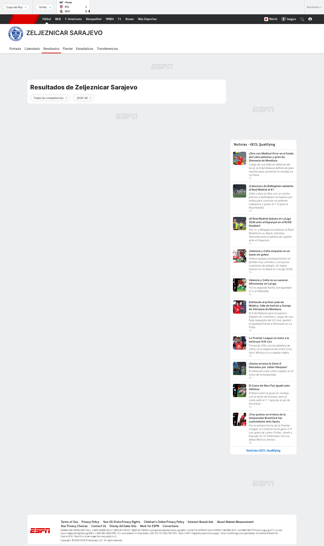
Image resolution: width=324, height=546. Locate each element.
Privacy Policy (90, 522)
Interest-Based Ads (200, 522)
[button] (302, 19)
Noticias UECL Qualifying (263, 450)
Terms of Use (69, 522)
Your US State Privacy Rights (121, 522)
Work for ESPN (149, 526)
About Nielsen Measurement (235, 522)
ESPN (24, 19)
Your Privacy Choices (74, 526)
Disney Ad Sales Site (123, 526)
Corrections (171, 526)
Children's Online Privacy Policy (164, 522)
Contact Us (98, 526)
